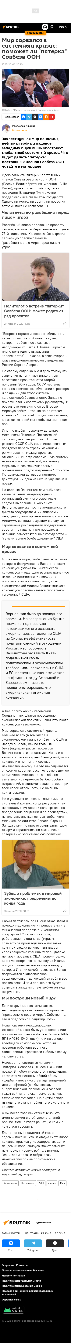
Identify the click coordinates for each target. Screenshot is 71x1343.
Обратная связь (11, 1299)
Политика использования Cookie (22, 1285)
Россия (60, 1233)
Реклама (38, 1270)
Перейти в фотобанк (48, 109)
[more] (65, 323)
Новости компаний (13, 1275)
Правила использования (17, 1270)
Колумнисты (10, 1183)
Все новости (27, 1183)
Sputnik (8, 109)
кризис (52, 1183)
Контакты (22, 1265)
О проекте (8, 1265)
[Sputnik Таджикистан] (11, 28)
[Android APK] (13, 1310)
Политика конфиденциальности (21, 1280)
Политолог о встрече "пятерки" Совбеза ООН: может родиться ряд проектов (34, 310)
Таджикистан (11, 1233)
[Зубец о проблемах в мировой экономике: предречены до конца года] (35, 864)
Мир (62, 1183)
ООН (41, 1183)
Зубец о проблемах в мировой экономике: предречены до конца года (33, 898)
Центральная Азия (38, 1233)
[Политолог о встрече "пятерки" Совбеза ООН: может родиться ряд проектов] (35, 277)
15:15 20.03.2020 (12, 64)
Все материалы (19, 130)
